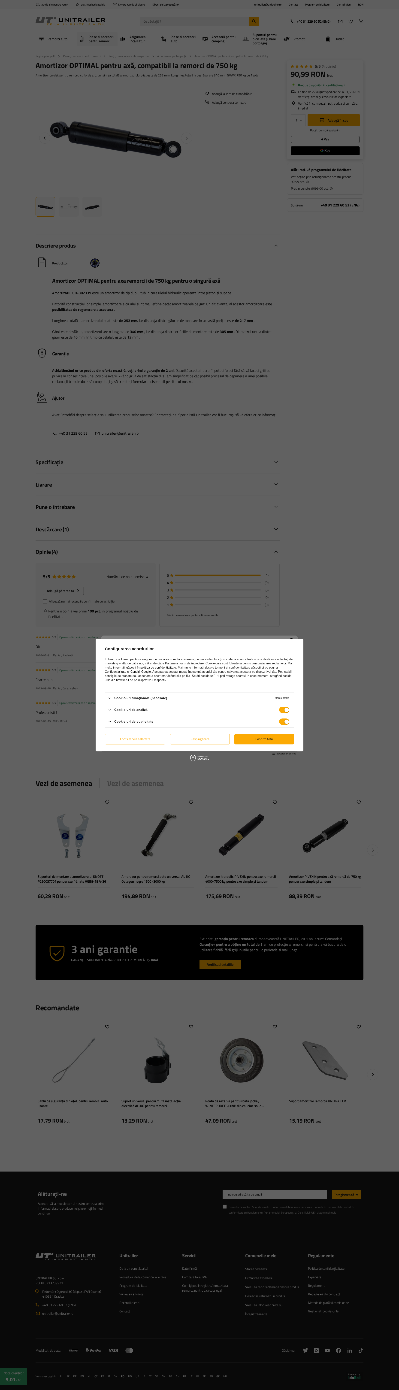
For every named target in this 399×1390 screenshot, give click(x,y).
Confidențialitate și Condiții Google (128, 671)
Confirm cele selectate (135, 738)
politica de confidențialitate (158, 667)
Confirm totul (264, 738)
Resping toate (199, 738)
